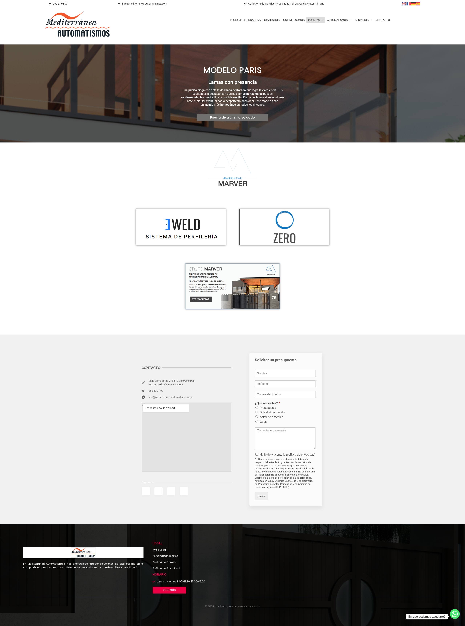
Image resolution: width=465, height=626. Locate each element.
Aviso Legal (159, 550)
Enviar (261, 496)
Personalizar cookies (165, 556)
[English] (404, 3)
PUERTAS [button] (314, 20)
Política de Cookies (165, 562)
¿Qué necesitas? (267, 403)
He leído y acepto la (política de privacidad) (287, 454)
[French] (409, 3)
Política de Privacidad (166, 568)
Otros (263, 421)
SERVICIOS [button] (362, 20)
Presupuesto (268, 407)
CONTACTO (383, 20)
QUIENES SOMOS (294, 20)
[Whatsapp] (455, 616)
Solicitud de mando (272, 412)
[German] (413, 3)
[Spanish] (418, 3)
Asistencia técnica (271, 417)
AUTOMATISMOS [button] (337, 20)
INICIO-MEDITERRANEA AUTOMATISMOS (255, 20)
